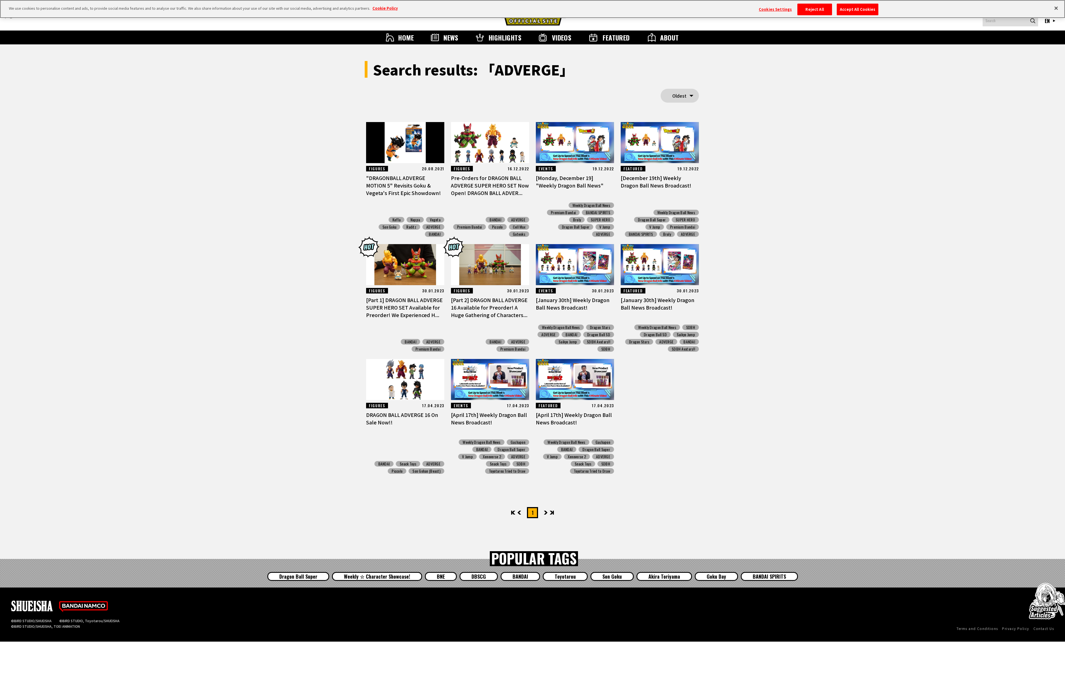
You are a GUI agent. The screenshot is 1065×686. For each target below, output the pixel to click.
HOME (406, 37)
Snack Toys (408, 464)
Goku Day (716, 576)
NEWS (450, 37)
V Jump (604, 227)
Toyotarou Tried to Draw (507, 471)
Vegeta (435, 219)
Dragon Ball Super (576, 227)
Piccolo (497, 227)
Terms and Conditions (977, 628)
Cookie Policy (385, 8)
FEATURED (616, 37)
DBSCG (478, 576)
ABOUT (669, 37)
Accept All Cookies (857, 9)
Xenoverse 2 (492, 456)
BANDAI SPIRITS (598, 212)
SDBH (605, 349)
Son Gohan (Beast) (426, 471)
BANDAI (434, 234)
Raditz (411, 227)
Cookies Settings (775, 9)
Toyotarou (565, 576)
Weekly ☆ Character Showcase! (377, 576)
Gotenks (519, 234)
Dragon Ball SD (598, 334)
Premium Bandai (469, 227)
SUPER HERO (600, 219)
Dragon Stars (600, 327)
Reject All (814, 9)
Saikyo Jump (568, 342)
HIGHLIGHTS (505, 37)
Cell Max (519, 227)
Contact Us (1043, 628)
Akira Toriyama (664, 576)
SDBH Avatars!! (598, 342)
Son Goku (389, 227)
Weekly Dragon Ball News (591, 205)
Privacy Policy (1015, 628)
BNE (441, 576)
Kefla (396, 219)
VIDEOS (562, 37)
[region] (532, 9)
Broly (577, 219)
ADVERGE (433, 227)
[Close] (1056, 8)
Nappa (415, 219)
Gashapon (518, 442)
